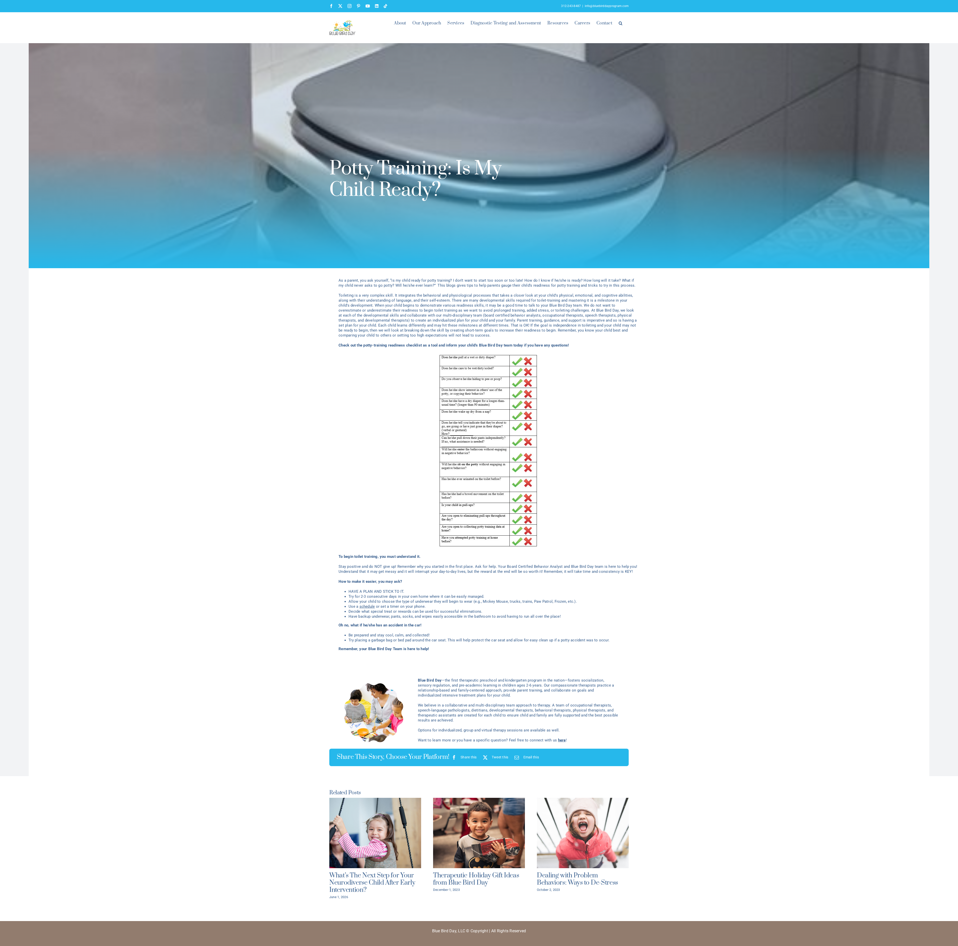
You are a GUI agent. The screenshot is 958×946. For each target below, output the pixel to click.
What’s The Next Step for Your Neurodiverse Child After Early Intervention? (372, 882)
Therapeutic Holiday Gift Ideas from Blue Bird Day (476, 879)
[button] (620, 22)
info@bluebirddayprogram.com (607, 6)
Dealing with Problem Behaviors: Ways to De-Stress (577, 879)
